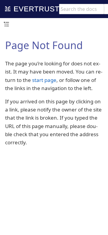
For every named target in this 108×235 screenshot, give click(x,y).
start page (44, 80)
